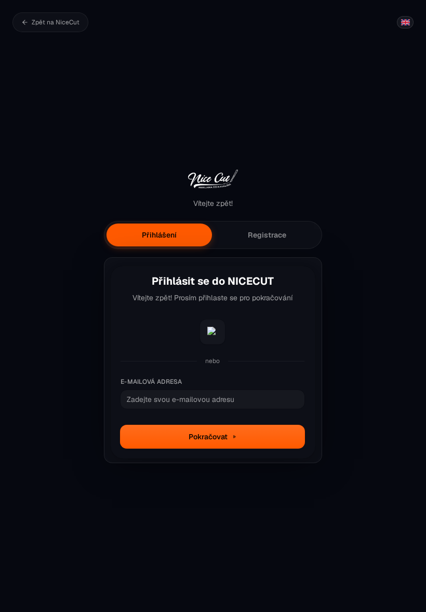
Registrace (267, 235)
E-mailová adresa (151, 382)
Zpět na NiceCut (55, 22)
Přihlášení (159, 235)
